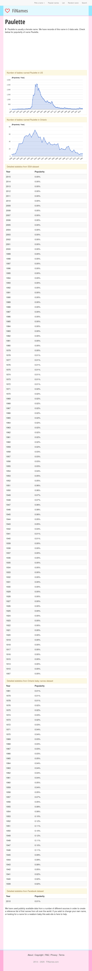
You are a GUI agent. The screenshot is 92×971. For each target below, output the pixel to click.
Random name (73, 3)
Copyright (39, 954)
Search (84, 3)
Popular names (53, 3)
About (30, 954)
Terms (61, 954)
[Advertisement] (46, 54)
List (63, 3)
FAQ (47, 954)
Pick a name (39, 3)
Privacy (54, 954)
